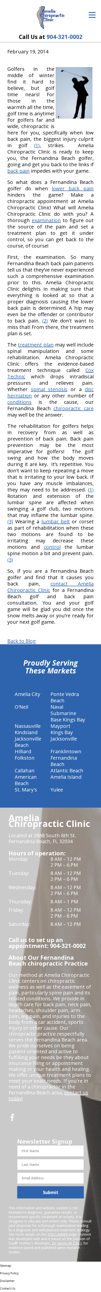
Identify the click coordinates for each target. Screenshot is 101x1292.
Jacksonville (63, 738)
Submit (50, 1192)
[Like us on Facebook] (12, 1119)
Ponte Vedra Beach (64, 697)
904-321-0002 (64, 37)
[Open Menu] (92, 15)
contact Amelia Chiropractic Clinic (50, 586)
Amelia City (27, 694)
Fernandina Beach (63, 760)
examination (46, 220)
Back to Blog (21, 641)
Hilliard (23, 751)
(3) (10, 521)
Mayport (60, 726)
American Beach (26, 780)
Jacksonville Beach (28, 741)
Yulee (56, 789)
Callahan (25, 770)
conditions (19, 402)
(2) (45, 320)
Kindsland (26, 732)
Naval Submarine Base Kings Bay (67, 713)
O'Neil (21, 707)
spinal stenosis (49, 389)
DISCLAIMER (58, 1234)
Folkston (25, 757)
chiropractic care (73, 408)
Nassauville (28, 726)
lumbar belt (55, 521)
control (52, 547)
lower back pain (73, 188)
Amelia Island (65, 777)
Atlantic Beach (66, 770)
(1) (37, 145)
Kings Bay (61, 732)
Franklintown (65, 751)
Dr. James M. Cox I (66, 1243)
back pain (18, 170)
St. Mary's (26, 789)
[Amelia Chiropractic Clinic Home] (50, 17)
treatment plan (36, 344)
